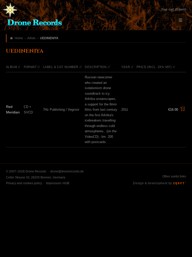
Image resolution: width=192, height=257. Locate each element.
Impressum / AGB (57, 183)
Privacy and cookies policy (24, 183)
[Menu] (180, 20)
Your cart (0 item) (173, 9)
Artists (31, 38)
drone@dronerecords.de (67, 171)
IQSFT (179, 183)
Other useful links (174, 176)
